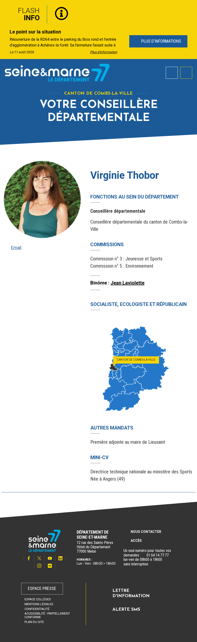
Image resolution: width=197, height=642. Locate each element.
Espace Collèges (38, 599)
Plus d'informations (160, 41)
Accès (136, 541)
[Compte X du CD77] (39, 558)
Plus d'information (103, 52)
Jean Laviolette (127, 283)
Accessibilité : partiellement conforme (47, 615)
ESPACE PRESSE (42, 588)
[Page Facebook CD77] (29, 558)
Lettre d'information (131, 593)
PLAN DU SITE (34, 622)
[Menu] (186, 73)
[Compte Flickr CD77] (50, 565)
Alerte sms (126, 610)
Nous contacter (146, 532)
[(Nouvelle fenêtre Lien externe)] (144, 555)
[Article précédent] (5, 41)
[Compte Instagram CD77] (39, 565)
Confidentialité (37, 609)
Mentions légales (39, 604)
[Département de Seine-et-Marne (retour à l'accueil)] (57, 72)
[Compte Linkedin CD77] (60, 558)
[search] (172, 73)
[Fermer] (189, 8)
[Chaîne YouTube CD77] (50, 558)
